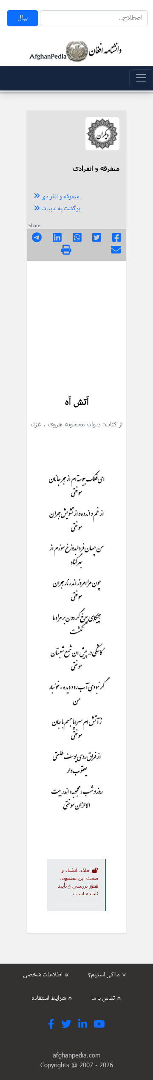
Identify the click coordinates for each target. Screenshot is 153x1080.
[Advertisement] (76, 323)
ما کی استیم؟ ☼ (107, 975)
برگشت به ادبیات (60, 208)
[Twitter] (96, 238)
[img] (66, 250)
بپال (22, 18)
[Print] (66, 251)
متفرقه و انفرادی (59, 197)
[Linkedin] (57, 238)
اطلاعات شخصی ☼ (46, 975)
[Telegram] (37, 238)
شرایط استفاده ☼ (52, 998)
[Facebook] (116, 238)
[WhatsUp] (77, 238)
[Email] (116, 251)
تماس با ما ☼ (106, 998)
